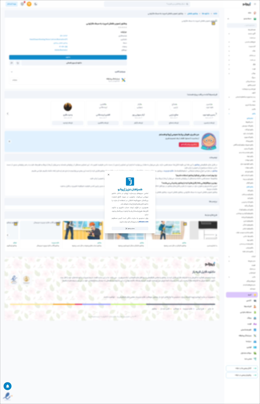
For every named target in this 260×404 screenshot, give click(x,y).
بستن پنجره (131, 228)
